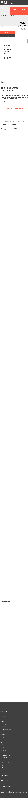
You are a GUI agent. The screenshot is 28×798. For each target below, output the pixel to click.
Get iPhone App (5, 784)
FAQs (2, 765)
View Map (3, 101)
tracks (23, 30)
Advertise (17, 3)
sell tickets (4, 757)
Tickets (22, 22)
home (2, 709)
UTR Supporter (5, 775)
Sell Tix (11, 3)
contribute (4, 760)
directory (3, 719)
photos (3, 716)
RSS (16, 124)
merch (2, 721)
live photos (22, 27)
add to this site (5, 762)
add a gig (3, 734)
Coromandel (12, 129)
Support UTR (8, 51)
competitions (4, 747)
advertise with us (5, 755)
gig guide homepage (6, 727)
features (22, 28)
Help (11, 5)
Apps (5, 53)
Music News (21, 25)
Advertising (7, 49)
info (2, 767)
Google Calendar (9, 124)
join (2, 742)
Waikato (18, 129)
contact (3, 752)
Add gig (5, 3)
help (2, 744)
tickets (3, 731)
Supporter (5, 5)
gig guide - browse (6, 729)
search (5, 11)
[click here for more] (14, 67)
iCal (2, 124)
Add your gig (7, 45)
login (2, 739)
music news (4, 711)
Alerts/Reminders (5, 773)
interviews (4, 714)
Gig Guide (22, 23)
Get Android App (5, 786)
